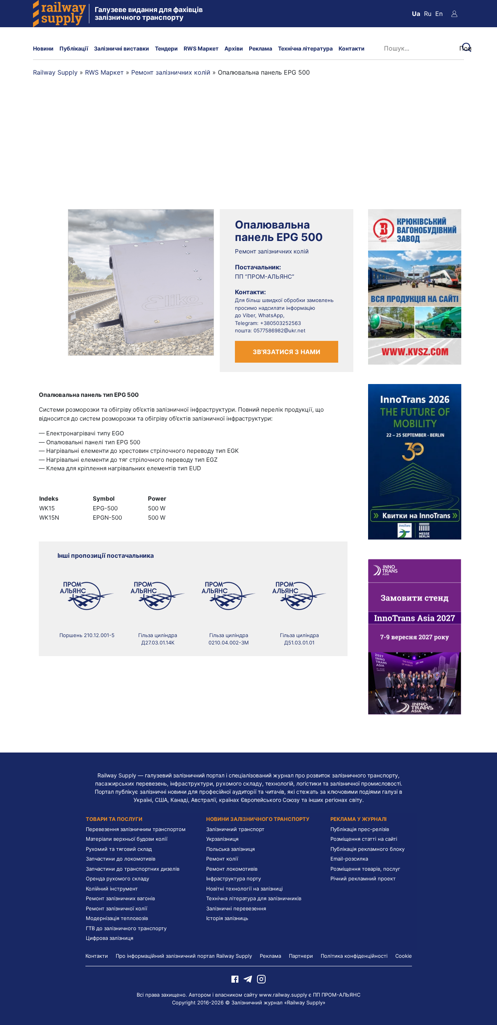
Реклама (260, 48)
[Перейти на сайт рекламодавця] (414, 286)
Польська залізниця (230, 849)
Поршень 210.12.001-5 (87, 635)
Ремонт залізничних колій (170, 72)
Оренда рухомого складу (117, 878)
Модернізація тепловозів (117, 918)
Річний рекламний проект (363, 878)
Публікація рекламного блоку (367, 849)
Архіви (233, 48)
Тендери (166, 48)
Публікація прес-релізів (359, 829)
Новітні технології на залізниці (244, 888)
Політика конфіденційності (354, 956)
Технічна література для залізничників (253, 898)
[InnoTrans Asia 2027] (414, 636)
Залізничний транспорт (235, 829)
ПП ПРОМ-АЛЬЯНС (336, 995)
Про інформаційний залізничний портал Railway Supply (184, 956)
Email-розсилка (349, 859)
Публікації (73, 48)
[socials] (235, 979)
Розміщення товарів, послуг (365, 869)
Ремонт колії (222, 859)
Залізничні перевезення (236, 908)
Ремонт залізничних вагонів (120, 898)
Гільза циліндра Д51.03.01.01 (299, 639)
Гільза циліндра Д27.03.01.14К (157, 639)
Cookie (403, 956)
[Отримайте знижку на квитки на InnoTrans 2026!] (414, 461)
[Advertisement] (248, 150)
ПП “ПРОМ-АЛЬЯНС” (264, 276)
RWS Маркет (201, 48)
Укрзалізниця (222, 839)
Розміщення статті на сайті (363, 839)
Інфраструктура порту (233, 878)
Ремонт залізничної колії (116, 908)
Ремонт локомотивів (231, 869)
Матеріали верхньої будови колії (126, 839)
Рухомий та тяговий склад (119, 849)
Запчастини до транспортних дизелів (132, 869)
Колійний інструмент (112, 888)
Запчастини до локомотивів (120, 859)
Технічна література (305, 48)
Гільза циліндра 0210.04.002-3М (229, 639)
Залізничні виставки (121, 48)
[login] (454, 13)
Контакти (352, 48)
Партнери (301, 956)
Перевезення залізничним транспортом (136, 829)
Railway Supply (55, 72)
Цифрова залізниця (109, 938)
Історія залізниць (227, 918)
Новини (43, 48)
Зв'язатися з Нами (286, 352)
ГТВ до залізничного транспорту (126, 928)
